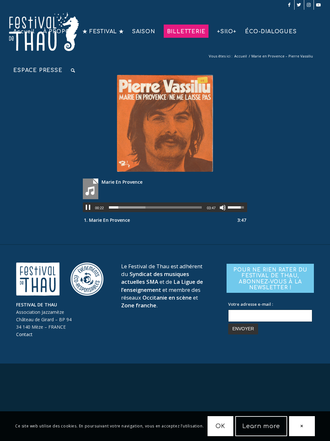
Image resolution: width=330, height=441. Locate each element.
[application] (165, 207)
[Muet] (222, 207)
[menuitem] (24, 31)
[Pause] (88, 207)
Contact (24, 334)
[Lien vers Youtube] (319, 5)
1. (107, 220)
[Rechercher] (73, 70)
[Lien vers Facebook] (289, 5)
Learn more (261, 426)
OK (220, 426)
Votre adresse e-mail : (250, 304)
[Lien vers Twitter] (299, 5)
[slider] (155, 207)
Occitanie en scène (167, 297)
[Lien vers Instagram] (309, 5)
